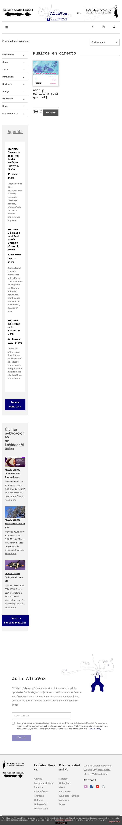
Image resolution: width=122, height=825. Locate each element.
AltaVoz (38, 778)
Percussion (65, 791)
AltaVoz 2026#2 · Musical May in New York (15, 523)
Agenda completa (15, 404)
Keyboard (64, 795)
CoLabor (38, 800)
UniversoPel (40, 804)
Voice (62, 787)
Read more (10, 500)
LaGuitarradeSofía (44, 783)
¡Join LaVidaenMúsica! (96, 774)
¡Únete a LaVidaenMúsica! (15, 620)
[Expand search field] (114, 27)
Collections (65, 783)
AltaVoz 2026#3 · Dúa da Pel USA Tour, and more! (13, 473)
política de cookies (63, 820)
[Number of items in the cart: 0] (104, 27)
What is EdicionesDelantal (98, 765)
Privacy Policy (95, 728)
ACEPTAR (61, 823)
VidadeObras (41, 791)
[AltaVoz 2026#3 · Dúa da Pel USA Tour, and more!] (15, 462)
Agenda (15, 132)
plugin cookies (115, 822)
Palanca (38, 787)
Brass (62, 804)
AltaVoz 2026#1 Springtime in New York (14, 577)
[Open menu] (6, 27)
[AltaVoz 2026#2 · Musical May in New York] (15, 513)
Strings (75, 795)
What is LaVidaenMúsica (97, 769)
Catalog (63, 778)
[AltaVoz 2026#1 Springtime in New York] (15, 565)
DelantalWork (41, 808)
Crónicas (39, 795)
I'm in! (21, 737)
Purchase (50, 112)
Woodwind (64, 800)
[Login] (93, 27)
